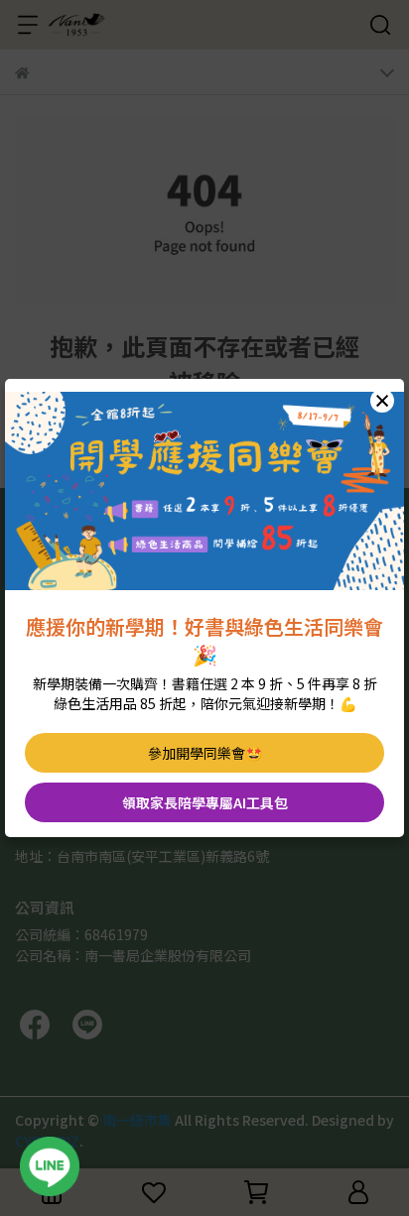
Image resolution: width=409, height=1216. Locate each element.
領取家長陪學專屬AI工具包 (205, 802)
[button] (382, 401)
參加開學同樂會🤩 (205, 753)
